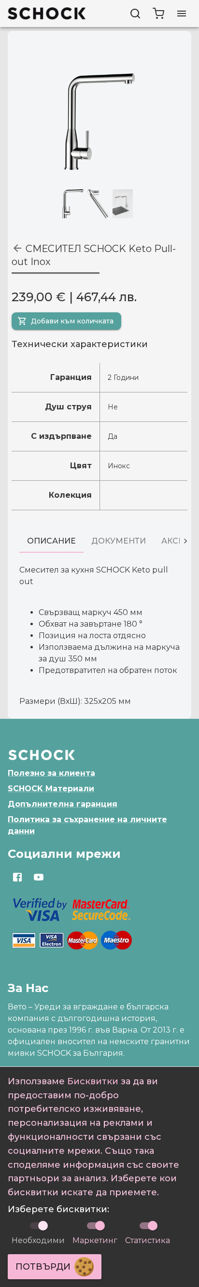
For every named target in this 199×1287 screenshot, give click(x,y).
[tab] (51, 541)
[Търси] (135, 13)
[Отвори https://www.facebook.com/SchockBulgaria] (17, 877)
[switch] (100, 1226)
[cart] (158, 13)
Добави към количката (72, 321)
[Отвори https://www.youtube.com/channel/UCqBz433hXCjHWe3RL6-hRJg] (38, 877)
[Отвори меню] (181, 13)
